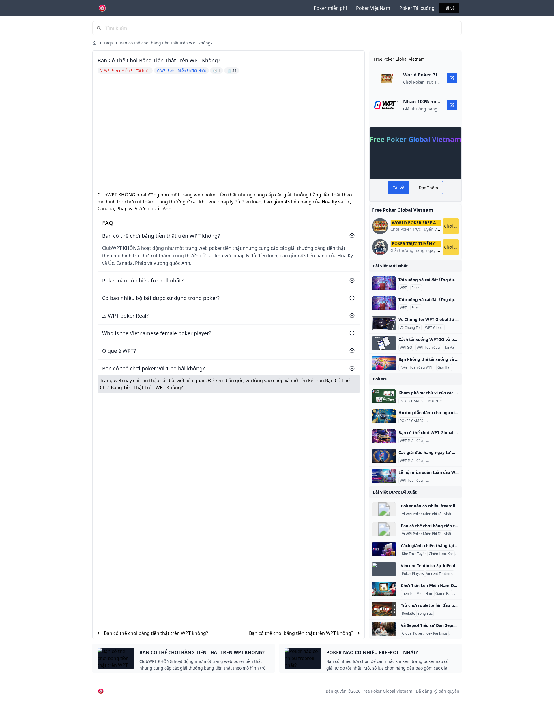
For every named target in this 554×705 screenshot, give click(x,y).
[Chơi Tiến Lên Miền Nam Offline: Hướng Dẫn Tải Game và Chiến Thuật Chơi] (384, 589)
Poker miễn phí (330, 8)
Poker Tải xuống (417, 8)
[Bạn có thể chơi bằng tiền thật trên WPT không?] (384, 529)
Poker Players (413, 573)
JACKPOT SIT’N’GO (442, 421)
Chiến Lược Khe (441, 554)
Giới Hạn (444, 367)
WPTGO (406, 347)
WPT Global (434, 327)
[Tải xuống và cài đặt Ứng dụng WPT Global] (384, 283)
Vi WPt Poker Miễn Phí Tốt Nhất (426, 514)
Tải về (449, 8)
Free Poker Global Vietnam (386, 691)
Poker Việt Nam (373, 8)
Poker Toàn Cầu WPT (416, 367)
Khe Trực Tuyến (414, 554)
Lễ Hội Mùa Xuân (440, 480)
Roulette (408, 613)
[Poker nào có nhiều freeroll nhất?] (384, 509)
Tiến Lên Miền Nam (417, 593)
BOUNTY (435, 401)
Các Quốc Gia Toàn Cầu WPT (450, 440)
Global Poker (457, 401)
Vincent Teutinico (439, 573)
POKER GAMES (411, 401)
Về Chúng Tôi (410, 327)
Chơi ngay (451, 226)
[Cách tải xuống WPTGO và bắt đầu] (384, 343)
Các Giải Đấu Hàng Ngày (447, 460)
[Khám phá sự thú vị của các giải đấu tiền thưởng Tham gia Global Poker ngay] (384, 396)
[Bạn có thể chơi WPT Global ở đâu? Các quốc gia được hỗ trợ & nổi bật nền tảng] (384, 436)
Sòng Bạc (425, 613)
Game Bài (443, 593)
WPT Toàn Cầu (428, 347)
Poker (416, 288)
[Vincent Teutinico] (384, 569)
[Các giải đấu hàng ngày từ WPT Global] (384, 456)
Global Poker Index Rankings (425, 633)
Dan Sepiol (458, 633)
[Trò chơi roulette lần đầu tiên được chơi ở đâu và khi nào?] (384, 609)
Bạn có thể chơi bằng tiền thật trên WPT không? (166, 43)
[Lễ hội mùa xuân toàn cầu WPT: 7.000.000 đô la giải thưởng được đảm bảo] (384, 476)
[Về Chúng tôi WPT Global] (384, 323)
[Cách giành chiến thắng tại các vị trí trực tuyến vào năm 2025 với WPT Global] (384, 549)
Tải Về (449, 347)
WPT (403, 288)
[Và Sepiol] (384, 629)
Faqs (108, 43)
